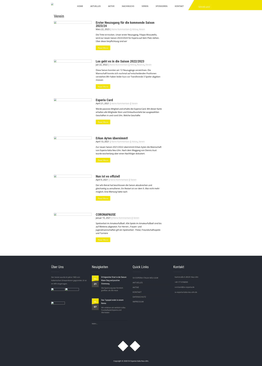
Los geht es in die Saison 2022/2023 (120, 61)
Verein (145, 6)
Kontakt (179, 6)
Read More (103, 47)
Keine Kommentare (121, 29)
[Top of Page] (254, 360)
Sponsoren (161, 6)
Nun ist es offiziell (108, 176)
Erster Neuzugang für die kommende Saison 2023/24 (125, 24)
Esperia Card (104, 100)
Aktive (111, 6)
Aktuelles (95, 6)
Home (80, 6)
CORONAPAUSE (106, 214)
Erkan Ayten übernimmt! (112, 138)
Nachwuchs (128, 6)
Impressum (138, 301)
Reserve (140, 64)
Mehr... (94, 323)
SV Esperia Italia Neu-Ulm (145, 277)
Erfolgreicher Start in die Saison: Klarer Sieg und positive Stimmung (114, 280)
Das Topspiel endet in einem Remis (112, 302)
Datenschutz (139, 297)
